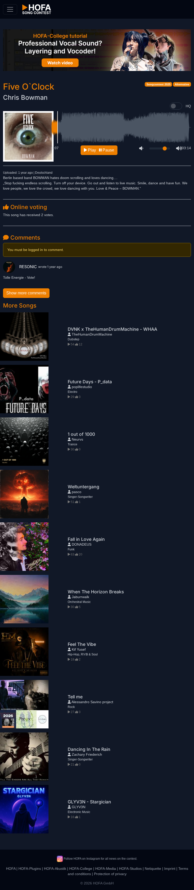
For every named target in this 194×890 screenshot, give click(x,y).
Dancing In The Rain (89, 749)
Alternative (182, 84)
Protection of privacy (110, 874)
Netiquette (153, 869)
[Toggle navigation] (10, 9)
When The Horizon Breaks (96, 591)
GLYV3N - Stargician (89, 801)
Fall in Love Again (86, 539)
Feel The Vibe (82, 644)
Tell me (75, 696)
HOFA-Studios (130, 869)
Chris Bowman (25, 97)
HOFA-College (80, 869)
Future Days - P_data (90, 381)
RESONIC (28, 266)
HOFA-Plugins (29, 869)
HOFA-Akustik (55, 869)
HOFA (10, 869)
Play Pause (100, 150)
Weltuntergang (83, 486)
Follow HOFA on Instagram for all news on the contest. (100, 858)
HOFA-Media (105, 869)
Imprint (169, 869)
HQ (188, 106)
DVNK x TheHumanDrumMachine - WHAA (112, 329)
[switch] (176, 106)
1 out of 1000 (81, 434)
